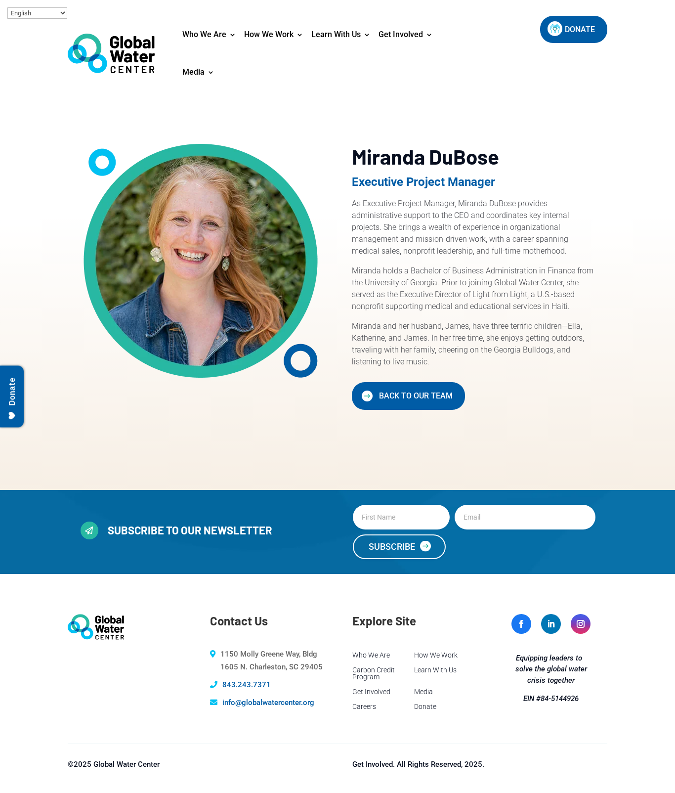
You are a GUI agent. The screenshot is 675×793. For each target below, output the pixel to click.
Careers (364, 706)
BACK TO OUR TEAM (416, 395)
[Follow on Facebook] (521, 624)
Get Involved (401, 34)
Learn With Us (336, 34)
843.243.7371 (246, 684)
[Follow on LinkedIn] (551, 624)
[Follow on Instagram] (581, 624)
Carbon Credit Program (373, 673)
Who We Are (204, 34)
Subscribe (392, 546)
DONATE (580, 29)
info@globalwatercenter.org (268, 702)
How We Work (269, 34)
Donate (425, 706)
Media (193, 72)
